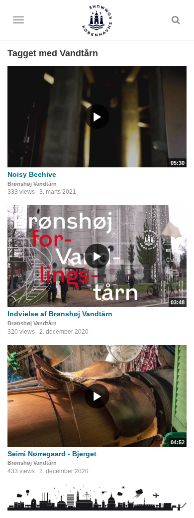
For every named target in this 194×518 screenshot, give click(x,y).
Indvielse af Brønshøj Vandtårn (59, 314)
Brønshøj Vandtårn (32, 184)
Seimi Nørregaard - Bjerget (52, 454)
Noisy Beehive (31, 174)
